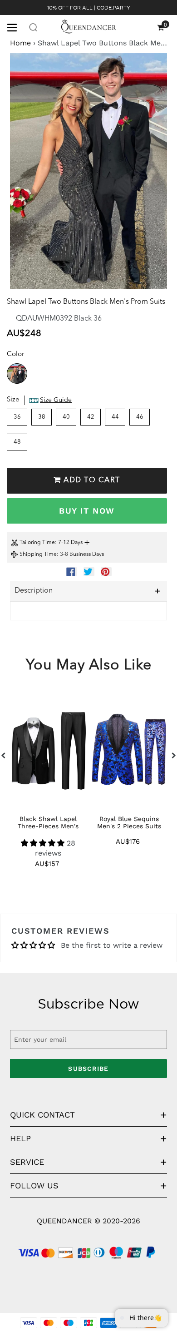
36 (17, 417)
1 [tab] (89, 280)
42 (90, 417)
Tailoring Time (37, 542)
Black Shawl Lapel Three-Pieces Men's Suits (48, 826)
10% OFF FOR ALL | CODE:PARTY (88, 7)
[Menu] (15, 27)
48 (17, 442)
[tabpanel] (88, 171)
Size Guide (56, 400)
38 (41, 417)
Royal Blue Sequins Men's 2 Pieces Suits (129, 822)
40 (66, 417)
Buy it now (86, 510)
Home (20, 43)
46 (139, 417)
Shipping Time (38, 554)
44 (115, 417)
